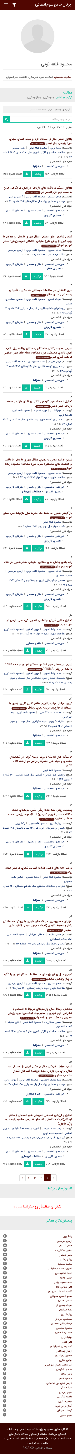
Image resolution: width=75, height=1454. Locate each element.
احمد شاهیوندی (36, 361)
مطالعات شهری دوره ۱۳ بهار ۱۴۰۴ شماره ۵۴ (42, 477)
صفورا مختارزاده (52, 1022)
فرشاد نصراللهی (64, 1410)
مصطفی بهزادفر (37, 935)
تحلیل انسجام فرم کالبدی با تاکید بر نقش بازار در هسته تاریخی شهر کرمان (39, 403)
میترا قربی (55, 148)
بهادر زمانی (10, 1080)
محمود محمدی (64, 1328)
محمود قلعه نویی (38, 148)
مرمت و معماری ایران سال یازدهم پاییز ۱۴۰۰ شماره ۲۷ (36, 1084)
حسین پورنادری (63, 1355)
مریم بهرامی (65, 1392)
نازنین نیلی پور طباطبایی (59, 1383)
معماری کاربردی (53, 492)
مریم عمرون (54, 361)
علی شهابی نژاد (64, 1287)
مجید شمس (32, 877)
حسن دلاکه (55, 935)
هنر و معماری (34, 210)
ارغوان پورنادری (64, 1351)
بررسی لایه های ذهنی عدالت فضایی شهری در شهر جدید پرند (38, 870)
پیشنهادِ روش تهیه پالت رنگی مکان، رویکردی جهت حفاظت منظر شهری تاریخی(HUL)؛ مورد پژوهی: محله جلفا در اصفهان (40, 814)
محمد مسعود (65, 1264)
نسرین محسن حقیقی (60, 1268)
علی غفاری (66, 1342)
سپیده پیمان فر (64, 1305)
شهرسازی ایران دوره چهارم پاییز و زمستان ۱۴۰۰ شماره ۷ (36, 1138)
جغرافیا (28, 1206)
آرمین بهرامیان (15, 197)
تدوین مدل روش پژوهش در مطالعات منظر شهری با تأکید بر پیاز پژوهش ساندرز (37, 976)
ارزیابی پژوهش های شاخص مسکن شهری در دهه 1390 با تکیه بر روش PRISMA (38, 666)
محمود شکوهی (64, 1369)
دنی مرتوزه (13, 1022)
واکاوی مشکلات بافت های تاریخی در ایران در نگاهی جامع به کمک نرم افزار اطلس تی (37, 190)
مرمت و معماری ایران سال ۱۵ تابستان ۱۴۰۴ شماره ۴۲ (37, 201)
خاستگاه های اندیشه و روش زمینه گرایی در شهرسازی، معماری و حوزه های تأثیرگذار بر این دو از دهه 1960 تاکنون (40, 761)
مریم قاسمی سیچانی (61, 1296)
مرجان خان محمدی (61, 1323)
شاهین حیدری (64, 1301)
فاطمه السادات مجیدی (60, 1291)
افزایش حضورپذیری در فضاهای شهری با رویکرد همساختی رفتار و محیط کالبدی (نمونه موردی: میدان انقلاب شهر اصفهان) (37, 925)
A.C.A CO (28, 1448)
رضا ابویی (20, 823)
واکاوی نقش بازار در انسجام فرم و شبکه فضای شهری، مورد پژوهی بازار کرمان (40, 141)
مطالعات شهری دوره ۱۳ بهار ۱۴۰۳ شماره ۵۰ (42, 634)
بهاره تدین (55, 823)
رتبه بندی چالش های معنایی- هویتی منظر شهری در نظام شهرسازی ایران (38, 564)
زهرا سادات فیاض (51, 1128)
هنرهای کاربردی (14, 210)
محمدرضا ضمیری (51, 629)
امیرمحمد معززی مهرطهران (58, 1365)
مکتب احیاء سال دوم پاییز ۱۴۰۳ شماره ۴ (44, 526)
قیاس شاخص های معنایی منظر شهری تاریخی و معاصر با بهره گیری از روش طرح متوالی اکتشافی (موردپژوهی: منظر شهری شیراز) (37, 241)
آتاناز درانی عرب (63, 1406)
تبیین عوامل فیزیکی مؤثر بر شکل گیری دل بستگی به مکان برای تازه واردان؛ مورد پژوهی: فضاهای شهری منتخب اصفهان (40, 1071)
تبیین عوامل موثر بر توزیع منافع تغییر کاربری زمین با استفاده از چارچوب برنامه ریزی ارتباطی (40, 705)
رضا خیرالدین (65, 1310)
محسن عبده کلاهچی (50, 712)
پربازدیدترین (34, 97)
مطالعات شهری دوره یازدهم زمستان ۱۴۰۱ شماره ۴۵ (38, 988)
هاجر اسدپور (54, 197)
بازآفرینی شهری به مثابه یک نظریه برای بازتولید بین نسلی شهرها (37, 515)
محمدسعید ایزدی (62, 1282)
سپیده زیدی (54, 299)
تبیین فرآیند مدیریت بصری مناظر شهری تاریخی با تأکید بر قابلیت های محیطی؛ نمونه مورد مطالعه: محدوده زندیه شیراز (38, 464)
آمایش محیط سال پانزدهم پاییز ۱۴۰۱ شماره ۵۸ (40, 944)
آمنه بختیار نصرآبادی (61, 1346)
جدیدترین (48, 97)
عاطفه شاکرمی (64, 1397)
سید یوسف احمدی (51, 1080)
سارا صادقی (66, 1387)
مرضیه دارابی (65, 1401)
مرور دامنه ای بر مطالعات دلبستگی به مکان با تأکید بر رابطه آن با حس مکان (40, 292)
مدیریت (17, 1207)
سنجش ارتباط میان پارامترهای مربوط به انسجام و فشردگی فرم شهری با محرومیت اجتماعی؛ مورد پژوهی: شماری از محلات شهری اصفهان (39, 1013)
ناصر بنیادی (66, 1374)
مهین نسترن (18, 148)
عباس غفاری (65, 1360)
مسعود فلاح (65, 1378)
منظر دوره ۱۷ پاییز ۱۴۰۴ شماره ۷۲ (47, 254)
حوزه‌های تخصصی (54, 166)
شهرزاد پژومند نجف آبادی (25, 1128)
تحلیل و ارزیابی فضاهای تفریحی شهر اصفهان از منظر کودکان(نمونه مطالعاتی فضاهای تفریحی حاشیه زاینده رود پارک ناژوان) (38, 1119)
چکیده (38, 174)
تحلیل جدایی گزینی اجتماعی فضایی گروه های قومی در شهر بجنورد (39, 622)
